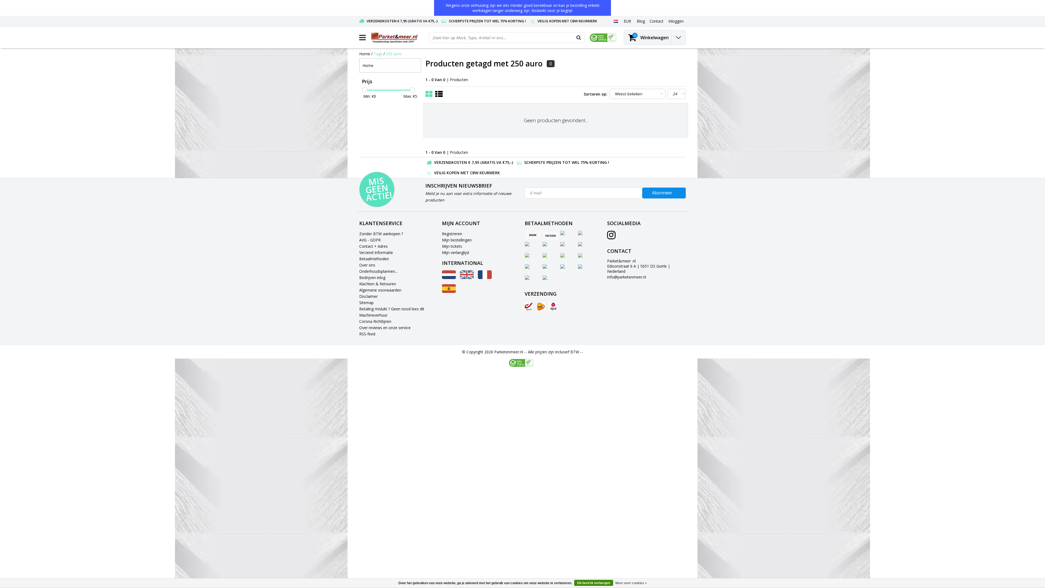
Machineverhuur (373, 315)
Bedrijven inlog (372, 277)
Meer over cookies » (631, 583)
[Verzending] (529, 306)
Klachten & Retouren (377, 283)
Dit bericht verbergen (593, 583)
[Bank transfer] (533, 235)
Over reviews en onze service (385, 327)
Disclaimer (368, 296)
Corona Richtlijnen (375, 321)
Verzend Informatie (376, 252)
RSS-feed (367, 333)
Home (364, 53)
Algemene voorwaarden (380, 290)
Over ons (367, 265)
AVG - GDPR (370, 240)
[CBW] (521, 363)
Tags (378, 53)
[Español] (449, 291)
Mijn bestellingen (457, 240)
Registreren (452, 233)
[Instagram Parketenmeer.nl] (611, 237)
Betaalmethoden (374, 258)
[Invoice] (550, 235)
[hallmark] (603, 37)
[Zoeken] (579, 37)
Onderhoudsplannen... (378, 271)
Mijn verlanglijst (455, 252)
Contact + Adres (373, 246)
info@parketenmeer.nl (626, 277)
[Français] (485, 277)
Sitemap (366, 302)
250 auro (394, 53)
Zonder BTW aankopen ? (381, 233)
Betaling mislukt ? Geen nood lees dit (391, 308)
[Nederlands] (615, 21)
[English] (467, 277)
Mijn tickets (452, 246)
